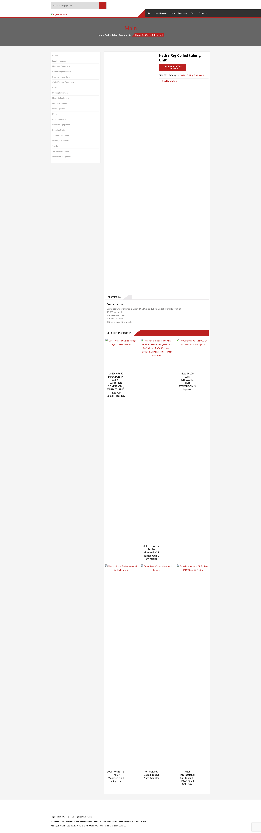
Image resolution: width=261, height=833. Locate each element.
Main (149, 13)
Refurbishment (160, 13)
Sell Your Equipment (178, 13)
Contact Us (203, 13)
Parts (193, 13)
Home (100, 35)
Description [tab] (114, 297)
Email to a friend (169, 81)
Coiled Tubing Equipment (117, 35)
